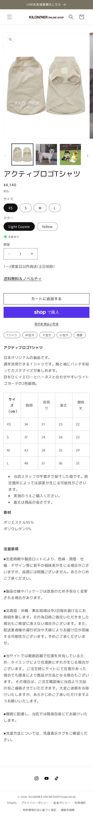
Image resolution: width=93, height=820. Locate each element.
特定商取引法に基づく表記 (39, 810)
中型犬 (29, 335)
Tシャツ (12, 335)
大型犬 (47, 335)
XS (11, 207)
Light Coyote (19, 226)
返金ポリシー (61, 802)
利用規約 (80, 802)
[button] (9, 17)
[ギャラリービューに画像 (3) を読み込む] (70, 154)
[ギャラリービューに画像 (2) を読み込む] (46, 154)
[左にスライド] (5, 155)
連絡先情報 (68, 810)
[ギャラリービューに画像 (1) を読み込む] (22, 154)
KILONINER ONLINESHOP (44, 796)
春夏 (80, 335)
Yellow (47, 226)
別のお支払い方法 (46, 324)
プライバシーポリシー (35, 802)
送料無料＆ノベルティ (23, 278)
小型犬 (64, 335)
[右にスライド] (88, 155)
